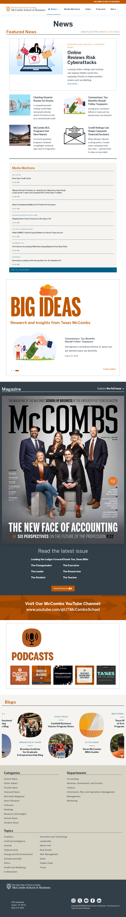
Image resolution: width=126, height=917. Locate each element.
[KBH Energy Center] (84, 675)
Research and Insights (80, 44)
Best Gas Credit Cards (21, 178)
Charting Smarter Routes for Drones (43, 99)
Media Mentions (72, 9)
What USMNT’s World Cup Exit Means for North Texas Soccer (37, 233)
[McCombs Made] (19, 675)
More (113, 9)
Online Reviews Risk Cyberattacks (81, 57)
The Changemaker (41, 565)
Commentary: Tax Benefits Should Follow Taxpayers (98, 101)
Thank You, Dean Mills (75, 559)
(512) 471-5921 (17, 908)
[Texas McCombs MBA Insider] (78, 735)
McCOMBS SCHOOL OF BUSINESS (107, 2)
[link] (63, 346)
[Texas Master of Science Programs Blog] (109, 735)
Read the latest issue (63, 551)
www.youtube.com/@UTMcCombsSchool (63, 609)
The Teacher (70, 577)
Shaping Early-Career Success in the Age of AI (31, 219)
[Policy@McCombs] (62, 675)
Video (88, 9)
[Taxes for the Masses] (106, 675)
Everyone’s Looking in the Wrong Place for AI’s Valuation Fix (36, 260)
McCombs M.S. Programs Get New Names (41, 131)
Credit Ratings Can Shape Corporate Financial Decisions (98, 131)
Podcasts (101, 9)
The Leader (37, 571)
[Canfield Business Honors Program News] (47, 735)
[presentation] (36, 56)
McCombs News (111, 31)
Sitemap (87, 908)
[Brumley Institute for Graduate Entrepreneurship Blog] (17, 735)
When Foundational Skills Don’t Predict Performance (34, 205)
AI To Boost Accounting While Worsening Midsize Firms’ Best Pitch (39, 246)
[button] (11, 370)
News (54, 9)
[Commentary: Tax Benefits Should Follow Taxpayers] (63, 346)
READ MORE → (73, 84)
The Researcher (72, 571)
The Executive (71, 565)
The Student (38, 577)
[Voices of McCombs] (41, 675)
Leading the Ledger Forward (47, 559)
